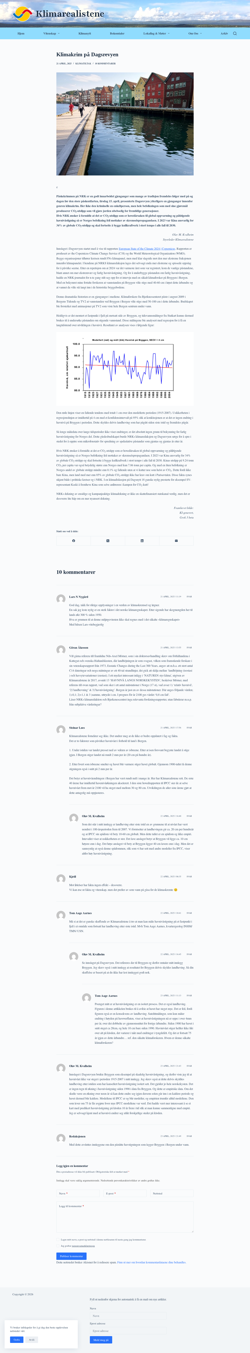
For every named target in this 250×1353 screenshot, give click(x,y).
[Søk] (235, 33)
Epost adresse (97, 1323)
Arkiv (224, 33)
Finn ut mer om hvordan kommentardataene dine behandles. (151, 1262)
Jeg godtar (78, 1245)
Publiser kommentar (71, 1256)
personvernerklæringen (83, 1245)
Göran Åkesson (78, 647)
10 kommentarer (105, 63)
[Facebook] (74, 541)
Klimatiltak (83, 63)
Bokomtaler (117, 33)
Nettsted (157, 1193)
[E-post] (176, 541)
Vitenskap (49, 33)
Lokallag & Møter (154, 33)
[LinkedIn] (142, 541)
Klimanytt (85, 33)
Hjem (21, 33)
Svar (189, 596)
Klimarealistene (70, 14)
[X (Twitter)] (108, 541)
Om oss (193, 33)
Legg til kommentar (71, 1206)
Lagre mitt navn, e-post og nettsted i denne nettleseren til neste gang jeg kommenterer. (103, 1239)
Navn (63, 1193)
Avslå (31, 1339)
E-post (111, 1193)
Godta (17, 1339)
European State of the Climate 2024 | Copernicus (147, 248)
